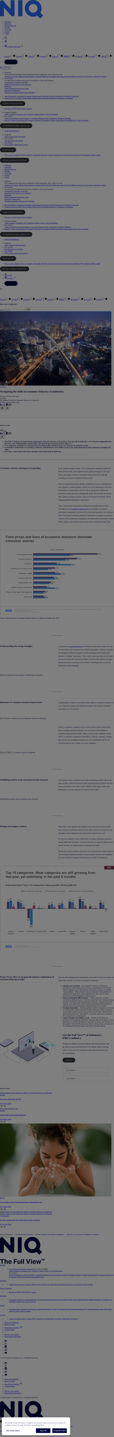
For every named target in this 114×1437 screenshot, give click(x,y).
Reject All (43, 1430)
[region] (36, 1426)
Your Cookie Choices (13, 1430)
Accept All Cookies (60, 1430)
